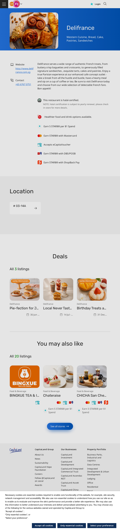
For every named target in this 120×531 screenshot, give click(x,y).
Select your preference (101, 525)
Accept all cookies (44, 525)
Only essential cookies (71, 525)
